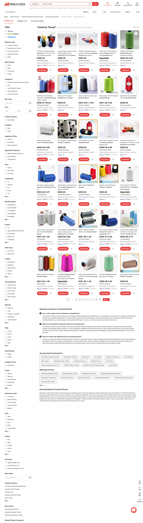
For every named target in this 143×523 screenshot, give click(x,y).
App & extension (115, 12)
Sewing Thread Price (67, 378)
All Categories (11, 12)
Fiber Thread (45, 361)
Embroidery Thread (62, 8)
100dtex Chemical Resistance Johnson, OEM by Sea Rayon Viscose (88, 53)
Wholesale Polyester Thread (49, 373)
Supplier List (22, 21)
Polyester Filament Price (102, 378)
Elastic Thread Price (84, 378)
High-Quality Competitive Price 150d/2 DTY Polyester (88, 276)
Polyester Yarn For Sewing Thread (93, 365)
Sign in (137, 5)
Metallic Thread (95, 361)
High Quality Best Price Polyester (45, 141)
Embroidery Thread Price (48, 378)
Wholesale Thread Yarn (89, 373)
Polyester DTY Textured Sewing (65, 97)
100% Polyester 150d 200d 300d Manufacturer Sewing (129, 187)
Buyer (94, 12)
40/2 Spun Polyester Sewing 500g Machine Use (46, 187)
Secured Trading (37, 21)
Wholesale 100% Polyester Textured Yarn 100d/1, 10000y (46, 98)
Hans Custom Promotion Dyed (88, 97)
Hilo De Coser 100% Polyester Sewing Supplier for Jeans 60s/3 (108, 53)
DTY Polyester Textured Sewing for (67, 141)
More (41, 385)
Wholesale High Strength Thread (110, 373)
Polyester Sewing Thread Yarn (50, 365)
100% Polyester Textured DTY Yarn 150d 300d (45, 232)
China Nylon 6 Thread (70, 357)
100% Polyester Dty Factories (123, 378)
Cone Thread (113, 365)
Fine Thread (97, 357)
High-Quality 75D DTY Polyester (108, 97)
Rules (137, 12)
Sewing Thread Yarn (80, 361)
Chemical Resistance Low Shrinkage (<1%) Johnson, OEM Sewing (129, 142)
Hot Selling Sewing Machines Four (107, 275)
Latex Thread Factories (48, 382)
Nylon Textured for (86, 186)
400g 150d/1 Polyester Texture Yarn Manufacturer (108, 142)
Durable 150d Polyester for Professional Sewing (127, 53)
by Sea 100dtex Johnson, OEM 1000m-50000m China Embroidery (67, 53)
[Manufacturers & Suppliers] (14, 4)
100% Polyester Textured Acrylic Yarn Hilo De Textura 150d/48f (67, 187)
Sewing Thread (72, 8)
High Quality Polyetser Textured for (129, 275)
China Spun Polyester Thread (49, 357)
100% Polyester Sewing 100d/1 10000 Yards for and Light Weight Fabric (67, 232)
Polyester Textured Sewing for (107, 186)
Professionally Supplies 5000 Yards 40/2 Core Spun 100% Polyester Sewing (128, 232)
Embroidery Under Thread (61, 361)
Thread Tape (85, 357)
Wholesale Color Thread (70, 373)
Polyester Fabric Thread (71, 365)
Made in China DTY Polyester (45, 275)
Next (105, 299)
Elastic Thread (82, 8)
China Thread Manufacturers (48, 8)
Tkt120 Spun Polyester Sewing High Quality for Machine (108, 232)
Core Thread (109, 361)
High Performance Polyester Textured (128, 97)
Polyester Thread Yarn (113, 357)
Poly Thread (128, 357)
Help (104, 12)
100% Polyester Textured (86, 141)
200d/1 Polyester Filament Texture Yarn (88, 231)
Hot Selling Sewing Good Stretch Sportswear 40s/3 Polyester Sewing (66, 276)
